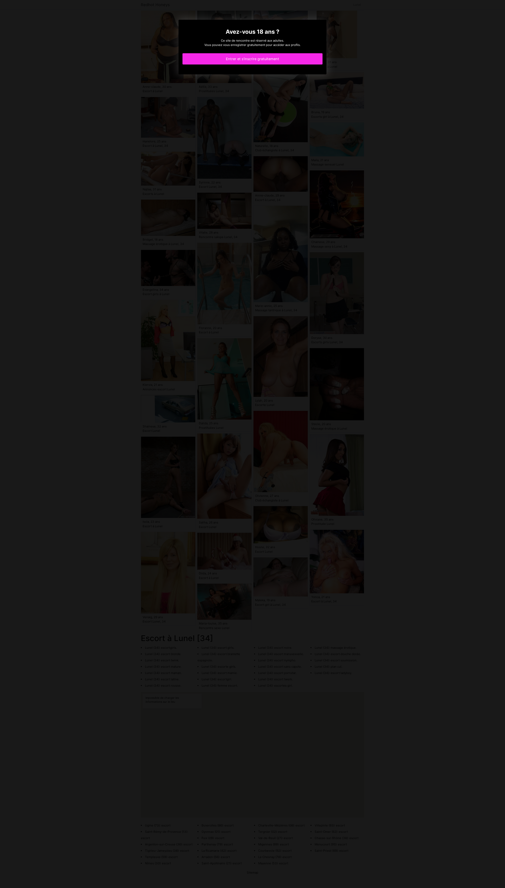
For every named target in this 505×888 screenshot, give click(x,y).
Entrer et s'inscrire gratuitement (252, 59)
